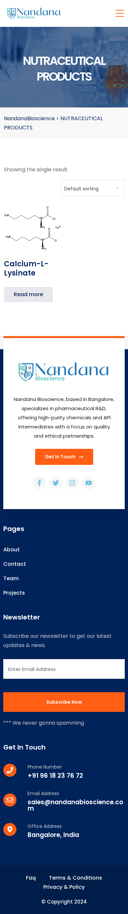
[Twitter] (55, 482)
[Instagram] (72, 482)
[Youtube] (88, 482)
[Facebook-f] (39, 482)
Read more (28, 294)
